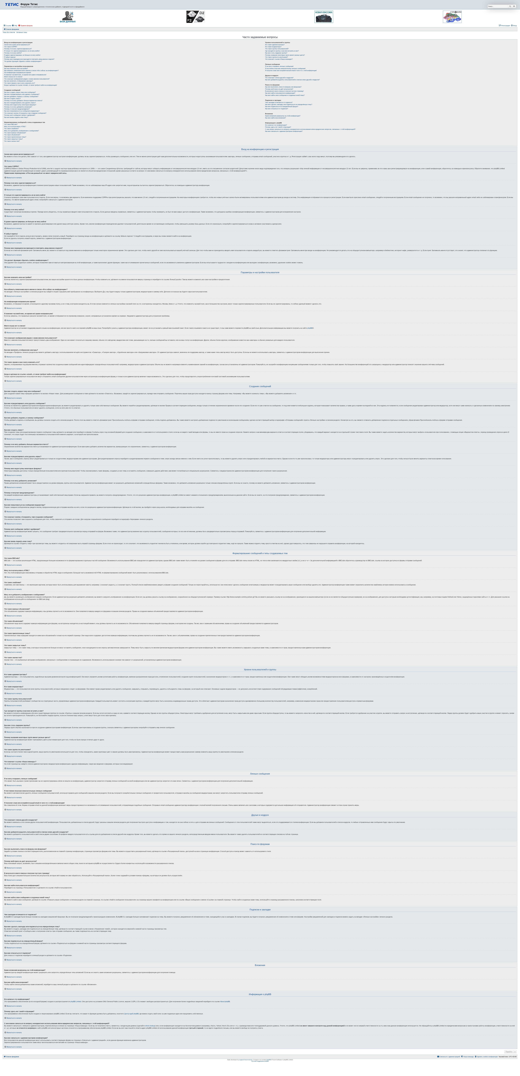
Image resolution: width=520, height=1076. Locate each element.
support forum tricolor (245, 1059)
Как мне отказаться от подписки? (276, 108)
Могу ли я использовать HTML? (15, 126)
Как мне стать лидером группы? (276, 53)
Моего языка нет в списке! (13, 77)
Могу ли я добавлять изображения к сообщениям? (21, 131)
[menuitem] (14, 25)
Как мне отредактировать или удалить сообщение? (21, 94)
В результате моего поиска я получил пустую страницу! (284, 91)
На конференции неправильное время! (17, 72)
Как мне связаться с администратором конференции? (284, 131)
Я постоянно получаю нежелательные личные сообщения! (285, 68)
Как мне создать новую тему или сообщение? (20, 92)
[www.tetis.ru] (11, 4)
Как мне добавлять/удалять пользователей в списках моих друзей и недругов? (292, 80)
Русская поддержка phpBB (260, 1061)
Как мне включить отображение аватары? (18, 81)
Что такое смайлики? (11, 128)
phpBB (309, 328)
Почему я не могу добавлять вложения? (18, 107)
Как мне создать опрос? (12, 98)
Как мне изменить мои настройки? (16, 68)
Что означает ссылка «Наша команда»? (279, 59)
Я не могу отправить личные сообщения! (279, 66)
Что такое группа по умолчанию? (276, 57)
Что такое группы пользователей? (277, 49)
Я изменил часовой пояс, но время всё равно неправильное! (25, 75)
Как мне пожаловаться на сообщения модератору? (21, 111)
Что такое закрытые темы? (13, 139)
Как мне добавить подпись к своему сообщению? (21, 96)
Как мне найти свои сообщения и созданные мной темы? (285, 95)
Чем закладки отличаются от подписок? (278, 102)
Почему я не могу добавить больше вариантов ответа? (23, 100)
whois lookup (150, 1026)
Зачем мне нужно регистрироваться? (17, 44)
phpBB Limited (75, 1002)
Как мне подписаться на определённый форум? (281, 106)
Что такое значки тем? (12, 141)
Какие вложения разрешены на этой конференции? (282, 116)
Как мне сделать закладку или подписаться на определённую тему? (288, 104)
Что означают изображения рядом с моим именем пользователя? (27, 79)
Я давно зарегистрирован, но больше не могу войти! (22, 55)
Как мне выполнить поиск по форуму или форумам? (283, 87)
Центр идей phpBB (131, 1014)
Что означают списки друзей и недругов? (279, 77)
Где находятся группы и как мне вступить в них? (282, 51)
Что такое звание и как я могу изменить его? (19, 83)
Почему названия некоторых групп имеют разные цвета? (285, 55)
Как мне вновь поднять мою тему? (16, 117)
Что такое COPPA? (10, 46)
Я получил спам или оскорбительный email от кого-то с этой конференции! (291, 70)
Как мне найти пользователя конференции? (280, 93)
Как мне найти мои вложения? (275, 118)
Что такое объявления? (12, 135)
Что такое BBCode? (10, 124)
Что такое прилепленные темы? (15, 137)
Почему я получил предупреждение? (17, 109)
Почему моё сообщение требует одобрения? (19, 115)
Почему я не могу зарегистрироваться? (18, 49)
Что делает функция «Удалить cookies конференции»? (23, 61)
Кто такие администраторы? (275, 44)
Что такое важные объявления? (15, 133)
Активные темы (21, 32)
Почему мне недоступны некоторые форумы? (20, 105)
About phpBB (225, 1002)
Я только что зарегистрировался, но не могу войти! (22, 51)
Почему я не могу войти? (13, 53)
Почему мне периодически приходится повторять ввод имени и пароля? (29, 59)
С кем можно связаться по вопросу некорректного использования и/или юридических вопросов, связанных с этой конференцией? (310, 129)
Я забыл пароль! (10, 57)
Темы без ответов (9, 32)
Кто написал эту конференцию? (276, 125)
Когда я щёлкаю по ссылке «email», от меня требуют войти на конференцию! (30, 85)
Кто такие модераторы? (273, 46)
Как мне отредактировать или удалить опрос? (20, 103)
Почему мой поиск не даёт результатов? (279, 89)
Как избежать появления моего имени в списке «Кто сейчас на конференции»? (31, 70)
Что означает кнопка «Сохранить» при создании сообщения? (25, 113)
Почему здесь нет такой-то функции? (278, 127)
